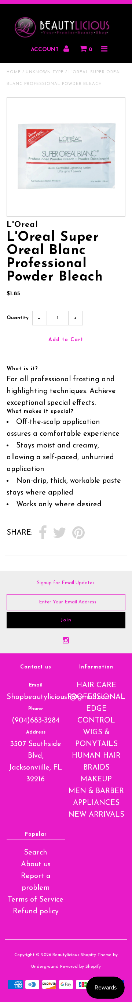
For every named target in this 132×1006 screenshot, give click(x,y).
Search (35, 852)
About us (36, 864)
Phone (35, 708)
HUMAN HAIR (96, 756)
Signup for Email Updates (66, 583)
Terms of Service (35, 899)
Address (35, 732)
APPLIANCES (96, 803)
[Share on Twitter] (59, 533)
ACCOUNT (45, 50)
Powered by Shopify (80, 966)
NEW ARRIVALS (96, 814)
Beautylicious (65, 955)
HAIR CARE (96, 685)
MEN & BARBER (96, 791)
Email (36, 685)
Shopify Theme (96, 955)
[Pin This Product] (78, 533)
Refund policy (36, 911)
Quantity (18, 317)
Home (14, 72)
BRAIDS (96, 767)
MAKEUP (96, 779)
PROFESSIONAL (96, 697)
